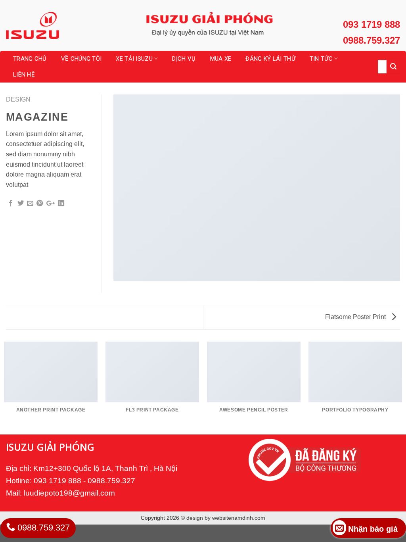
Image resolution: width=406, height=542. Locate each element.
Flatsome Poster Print (356, 316)
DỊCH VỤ (183, 58)
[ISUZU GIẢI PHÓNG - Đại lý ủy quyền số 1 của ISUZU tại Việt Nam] (45, 25)
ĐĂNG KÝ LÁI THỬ (270, 58)
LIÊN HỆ (24, 74)
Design (18, 99)
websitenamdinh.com (238, 518)
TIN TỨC (321, 58)
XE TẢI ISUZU (134, 58)
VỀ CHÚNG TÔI (81, 58)
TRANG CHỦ (30, 58)
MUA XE (221, 58)
